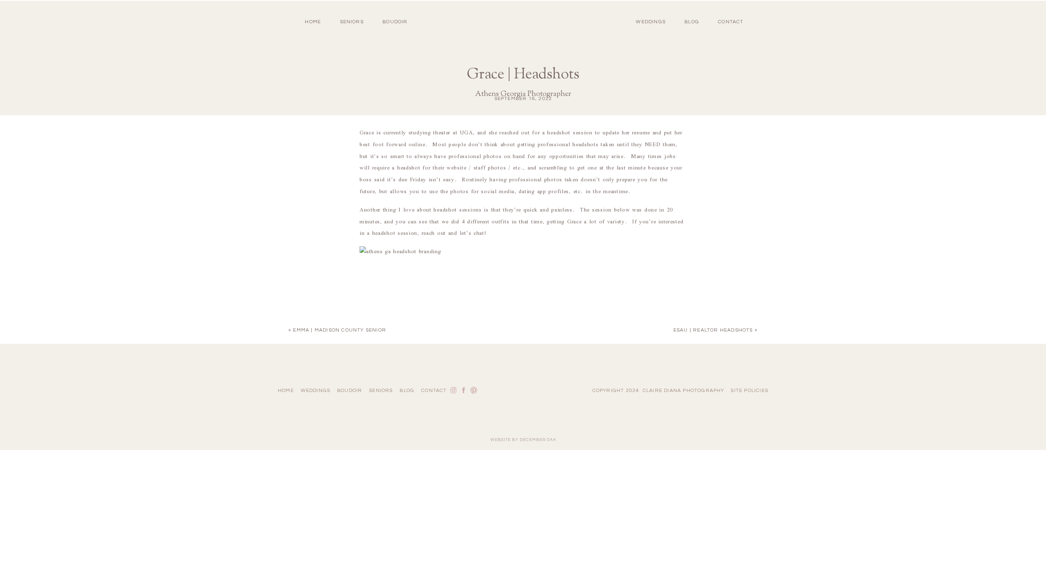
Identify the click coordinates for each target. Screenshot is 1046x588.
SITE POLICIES (749, 390)
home (313, 21)
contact (730, 21)
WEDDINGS (651, 21)
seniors (381, 390)
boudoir (394, 21)
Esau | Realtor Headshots (713, 330)
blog (691, 21)
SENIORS (352, 21)
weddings (316, 390)
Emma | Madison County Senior (339, 330)
